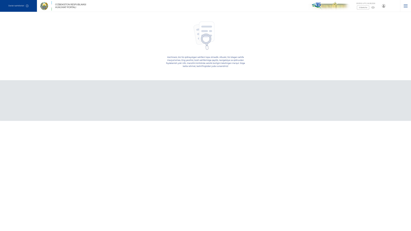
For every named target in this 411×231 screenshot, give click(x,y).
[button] (405, 6)
